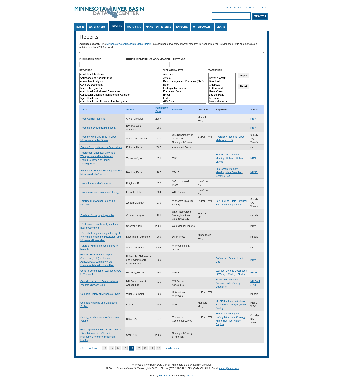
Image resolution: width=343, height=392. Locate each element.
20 (158, 348)
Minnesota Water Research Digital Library (128, 43)
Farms (219, 279)
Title (82, 109)
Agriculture (221, 258)
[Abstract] (184, 74)
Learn (221, 26)
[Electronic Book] (184, 91)
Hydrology (221, 136)
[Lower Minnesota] (222, 101)
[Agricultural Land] (120, 98)
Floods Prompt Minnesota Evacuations (101, 147)
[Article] (184, 78)
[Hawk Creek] (222, 91)
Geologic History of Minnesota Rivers (100, 293)
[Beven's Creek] (222, 78)
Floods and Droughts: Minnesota (98, 127)
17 (138, 348)
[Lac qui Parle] (222, 95)
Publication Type (173, 70)
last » (176, 348)
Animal (232, 258)
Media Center (233, 7)
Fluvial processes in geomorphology (99, 192)
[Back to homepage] (109, 17)
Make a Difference (158, 26)
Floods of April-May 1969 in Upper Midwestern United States (98, 138)
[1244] (222, 74)
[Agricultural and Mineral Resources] (120, 91)
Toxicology (239, 300)
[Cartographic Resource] (184, 88)
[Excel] (184, 95)
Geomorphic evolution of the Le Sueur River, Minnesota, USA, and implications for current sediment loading (100, 335)
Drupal (189, 375)
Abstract (179, 59)
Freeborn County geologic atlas (97, 215)
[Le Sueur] (222, 98)
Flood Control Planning (92, 118)
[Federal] (184, 98)
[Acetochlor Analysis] (120, 81)
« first (82, 348)
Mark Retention (234, 172)
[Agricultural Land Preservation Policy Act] (120, 101)
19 (151, 348)
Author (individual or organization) (148, 59)
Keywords (85, 70)
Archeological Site (232, 204)
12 (104, 348)
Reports (116, 25)
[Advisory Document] (120, 85)
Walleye (230, 158)
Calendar (250, 7)
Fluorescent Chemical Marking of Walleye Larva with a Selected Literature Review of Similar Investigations (98, 158)
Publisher (177, 109)
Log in (263, 7)
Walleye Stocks (236, 274)
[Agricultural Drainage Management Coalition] (120, 95)
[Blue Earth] (222, 81)
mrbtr (253, 118)
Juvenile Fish (223, 175)
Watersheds (97, 26)
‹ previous (91, 348)
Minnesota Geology (234, 317)
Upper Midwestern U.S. (230, 138)
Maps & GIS (134, 26)
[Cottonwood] (222, 88)
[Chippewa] (222, 85)
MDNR (254, 158)
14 (118, 348)
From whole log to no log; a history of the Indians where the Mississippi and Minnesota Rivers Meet (100, 236)
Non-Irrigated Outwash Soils (227, 281)
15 (124, 348)
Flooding (232, 136)
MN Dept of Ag (255, 282)
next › (169, 348)
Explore (182, 26)
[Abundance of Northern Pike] (120, 78)
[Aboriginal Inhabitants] (120, 74)
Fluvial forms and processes (95, 183)
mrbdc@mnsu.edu (229, 368)
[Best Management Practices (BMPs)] (184, 81)
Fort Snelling (222, 200)
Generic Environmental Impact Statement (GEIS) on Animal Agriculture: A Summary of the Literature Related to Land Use (97, 260)
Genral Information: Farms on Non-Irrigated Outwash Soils (99, 282)
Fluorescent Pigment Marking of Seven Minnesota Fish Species (101, 172)
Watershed (215, 70)
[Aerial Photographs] (120, 88)
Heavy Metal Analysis (227, 304)
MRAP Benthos (224, 300)
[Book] (184, 85)
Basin (80, 26)
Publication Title (90, 59)
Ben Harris (164, 375)
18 (145, 348)
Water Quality (202, 26)
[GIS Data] (184, 101)
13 (111, 348)
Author (130, 109)
